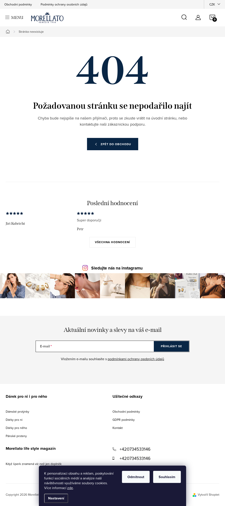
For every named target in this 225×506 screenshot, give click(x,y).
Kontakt (117, 428)
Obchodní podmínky (18, 4)
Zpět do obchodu (116, 144)
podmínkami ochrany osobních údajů (136, 358)
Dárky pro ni (14, 420)
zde (70, 487)
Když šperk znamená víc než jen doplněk (34, 464)
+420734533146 (135, 449)
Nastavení (56, 498)
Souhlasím (167, 476)
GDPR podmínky (123, 420)
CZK (212, 4)
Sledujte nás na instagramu (117, 268)
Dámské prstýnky (17, 412)
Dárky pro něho (16, 428)
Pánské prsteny (16, 436)
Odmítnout (135, 476)
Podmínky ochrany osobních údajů (64, 4)
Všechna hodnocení (112, 242)
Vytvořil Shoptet (208, 494)
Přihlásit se (171, 346)
